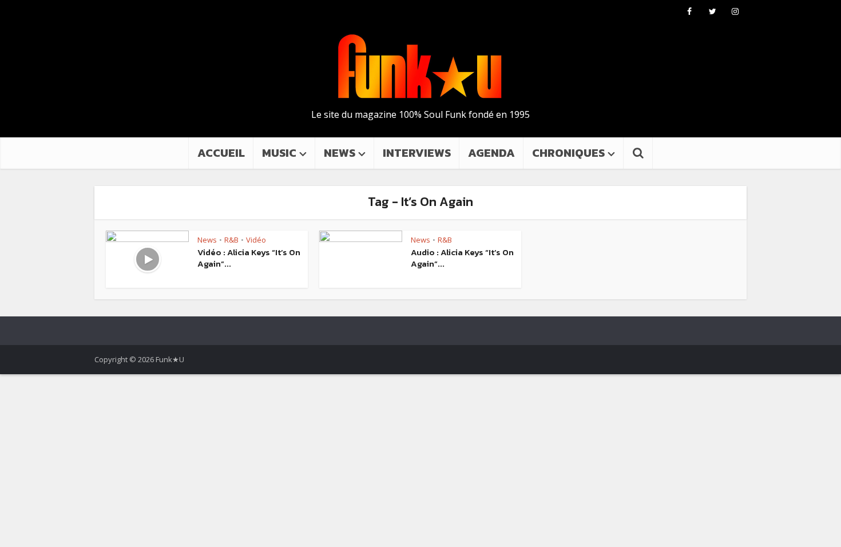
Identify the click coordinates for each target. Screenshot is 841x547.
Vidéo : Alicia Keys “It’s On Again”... (248, 257)
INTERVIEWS (417, 152)
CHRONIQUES (568, 152)
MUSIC (279, 152)
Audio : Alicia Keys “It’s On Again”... (462, 257)
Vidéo (256, 240)
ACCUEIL (221, 152)
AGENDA (491, 152)
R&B (231, 240)
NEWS (339, 152)
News (207, 240)
